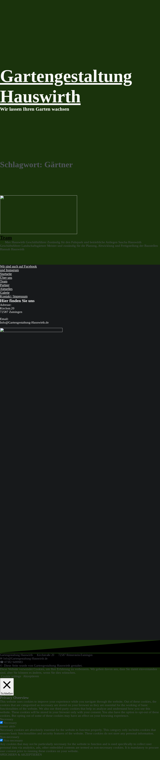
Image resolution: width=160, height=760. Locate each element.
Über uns (6, 277)
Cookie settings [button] (11, 676)
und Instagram (9, 270)
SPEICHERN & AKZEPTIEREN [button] (21, 754)
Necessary (10, 722)
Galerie (5, 292)
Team (6, 237)
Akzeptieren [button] (31, 676)
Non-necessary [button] (9, 737)
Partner (4, 285)
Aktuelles (6, 289)
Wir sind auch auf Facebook (18, 266)
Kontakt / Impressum (14, 296)
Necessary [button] (6, 719)
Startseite (6, 274)
